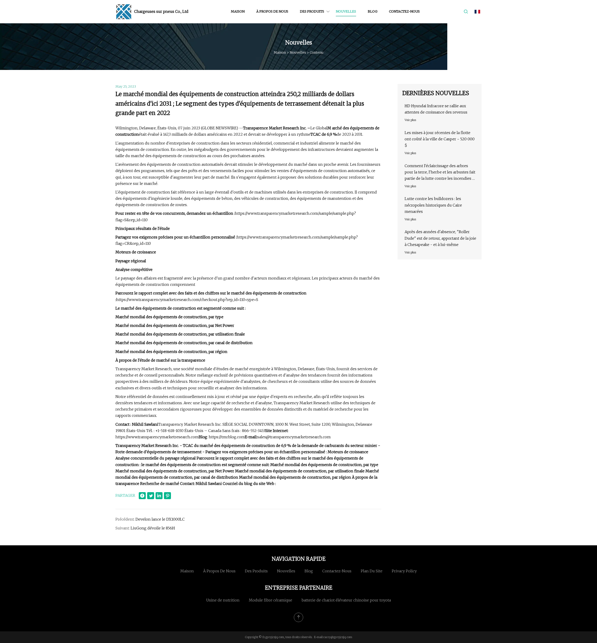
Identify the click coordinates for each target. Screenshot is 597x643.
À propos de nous (272, 11)
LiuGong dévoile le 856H (153, 528)
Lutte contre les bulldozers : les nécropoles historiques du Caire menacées (433, 205)
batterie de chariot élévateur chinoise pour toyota (346, 600)
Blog (372, 11)
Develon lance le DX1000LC (160, 519)
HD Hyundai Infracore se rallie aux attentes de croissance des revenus (436, 109)
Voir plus (410, 120)
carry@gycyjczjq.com (337, 637)
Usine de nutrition (222, 600)
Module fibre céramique (270, 600)
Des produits (312, 11)
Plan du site (371, 571)
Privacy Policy (404, 571)
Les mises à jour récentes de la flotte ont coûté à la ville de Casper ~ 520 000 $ (440, 139)
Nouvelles (346, 11)
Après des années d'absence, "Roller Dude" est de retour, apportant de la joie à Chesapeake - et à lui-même (440, 238)
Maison (238, 11)
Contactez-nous (404, 11)
